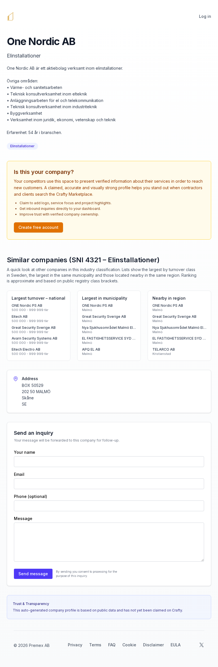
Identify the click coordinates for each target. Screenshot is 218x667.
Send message (33, 573)
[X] (201, 645)
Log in (205, 16)
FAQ (112, 644)
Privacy (75, 644)
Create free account (38, 227)
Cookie (129, 644)
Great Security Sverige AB (34, 327)
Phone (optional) (30, 496)
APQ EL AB (91, 349)
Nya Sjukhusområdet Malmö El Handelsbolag (109, 327)
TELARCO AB (163, 349)
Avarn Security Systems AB (34, 338)
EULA (176, 644)
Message (23, 518)
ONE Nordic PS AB (27, 305)
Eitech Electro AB (26, 349)
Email (19, 474)
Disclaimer (153, 644)
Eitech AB (20, 316)
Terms (95, 644)
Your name (24, 452)
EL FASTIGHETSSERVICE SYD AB (109, 338)
